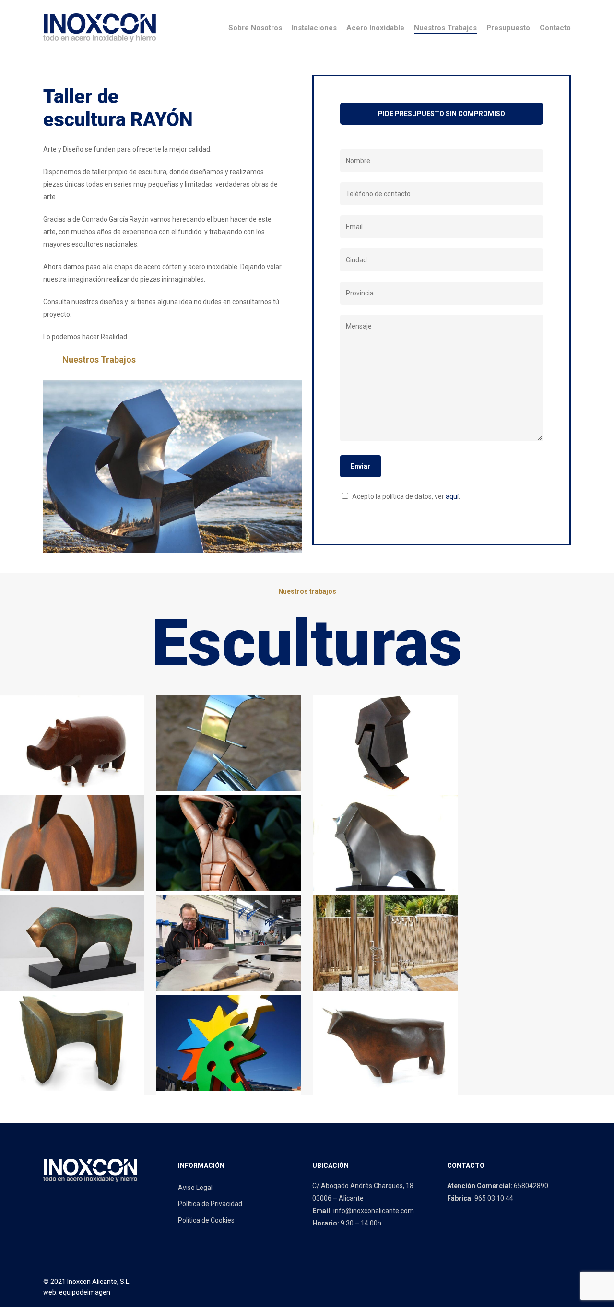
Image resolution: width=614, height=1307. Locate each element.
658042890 (531, 1185)
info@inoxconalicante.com (373, 1210)
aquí (452, 496)
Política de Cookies (206, 1220)
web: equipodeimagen (76, 1292)
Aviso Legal (195, 1187)
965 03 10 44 (493, 1198)
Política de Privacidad (210, 1204)
